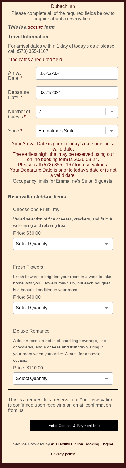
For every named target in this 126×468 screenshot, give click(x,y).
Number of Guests (19, 114)
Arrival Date (15, 75)
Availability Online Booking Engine (82, 444)
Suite (15, 130)
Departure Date (18, 95)
